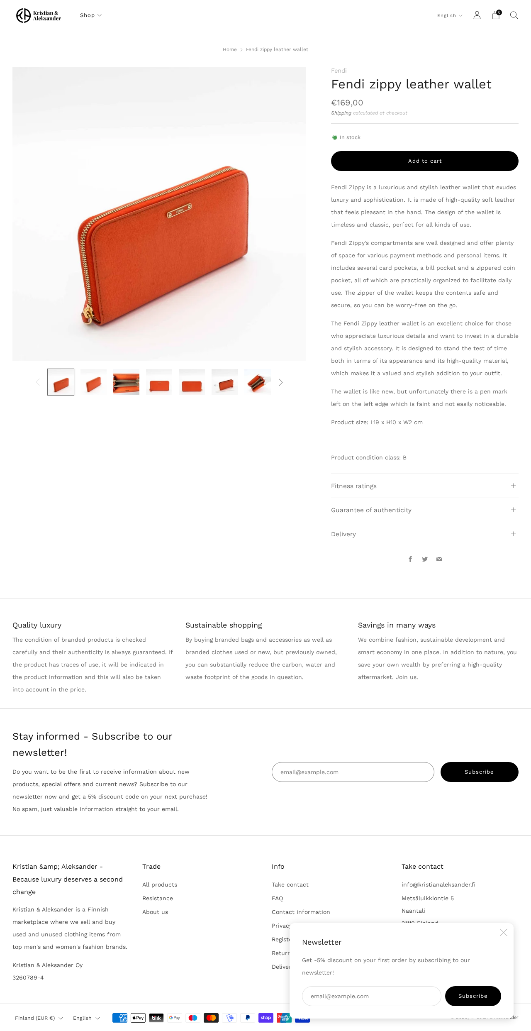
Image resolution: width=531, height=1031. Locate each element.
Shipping (341, 113)
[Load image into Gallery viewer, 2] (93, 382)
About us (155, 912)
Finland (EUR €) (35, 1018)
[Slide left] (37, 382)
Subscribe (473, 996)
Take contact (290, 884)
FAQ (277, 898)
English (446, 15)
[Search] (514, 15)
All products (159, 884)
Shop (87, 15)
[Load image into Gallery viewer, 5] (191, 382)
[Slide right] (280, 382)
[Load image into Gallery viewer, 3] (126, 382)
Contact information (301, 912)
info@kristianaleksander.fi (438, 884)
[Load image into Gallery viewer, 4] (159, 382)
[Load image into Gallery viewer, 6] (224, 382)
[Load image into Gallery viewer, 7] (257, 382)
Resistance (157, 898)
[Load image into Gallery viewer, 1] (60, 382)
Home (230, 49)
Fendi (339, 70)
